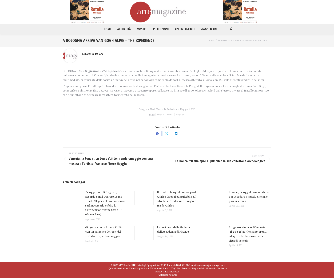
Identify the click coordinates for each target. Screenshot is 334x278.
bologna (160, 115)
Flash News (155, 109)
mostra (170, 115)
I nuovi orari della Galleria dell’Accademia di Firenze (174, 229)
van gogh (180, 115)
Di (170, 109)
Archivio (173, 274)
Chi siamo (163, 274)
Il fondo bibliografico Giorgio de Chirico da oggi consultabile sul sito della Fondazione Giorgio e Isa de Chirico (177, 198)
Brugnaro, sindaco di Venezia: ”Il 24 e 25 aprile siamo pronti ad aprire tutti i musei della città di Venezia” (248, 234)
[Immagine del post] (72, 198)
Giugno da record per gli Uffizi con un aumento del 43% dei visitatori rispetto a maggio (104, 231)
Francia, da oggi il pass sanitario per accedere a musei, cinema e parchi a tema (249, 196)
